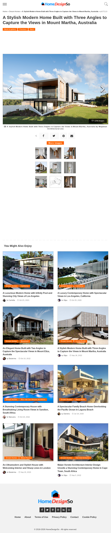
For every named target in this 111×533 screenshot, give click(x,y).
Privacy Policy (59, 517)
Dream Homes (11, 286)
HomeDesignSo (52, 529)
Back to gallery (10, 29)
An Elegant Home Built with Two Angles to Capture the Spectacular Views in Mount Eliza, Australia (26, 351)
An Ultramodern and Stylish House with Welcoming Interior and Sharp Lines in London (27, 466)
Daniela (67, 414)
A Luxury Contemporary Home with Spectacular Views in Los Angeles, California (82, 294)
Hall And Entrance (83, 458)
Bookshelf (25, 341)
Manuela (12, 417)
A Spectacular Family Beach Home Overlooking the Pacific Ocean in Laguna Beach (82, 408)
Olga (65, 300)
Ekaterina (12, 358)
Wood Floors (26, 458)
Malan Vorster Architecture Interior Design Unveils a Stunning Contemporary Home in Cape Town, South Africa (82, 468)
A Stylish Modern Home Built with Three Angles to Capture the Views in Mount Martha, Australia (82, 349)
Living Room (81, 341)
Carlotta (12, 300)
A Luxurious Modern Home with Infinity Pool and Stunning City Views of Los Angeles (27, 294)
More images (55, 143)
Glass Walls (80, 400)
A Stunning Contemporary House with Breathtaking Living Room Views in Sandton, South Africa (26, 409)
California (24, 286)
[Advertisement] (55, 41)
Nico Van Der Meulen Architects (33, 400)
